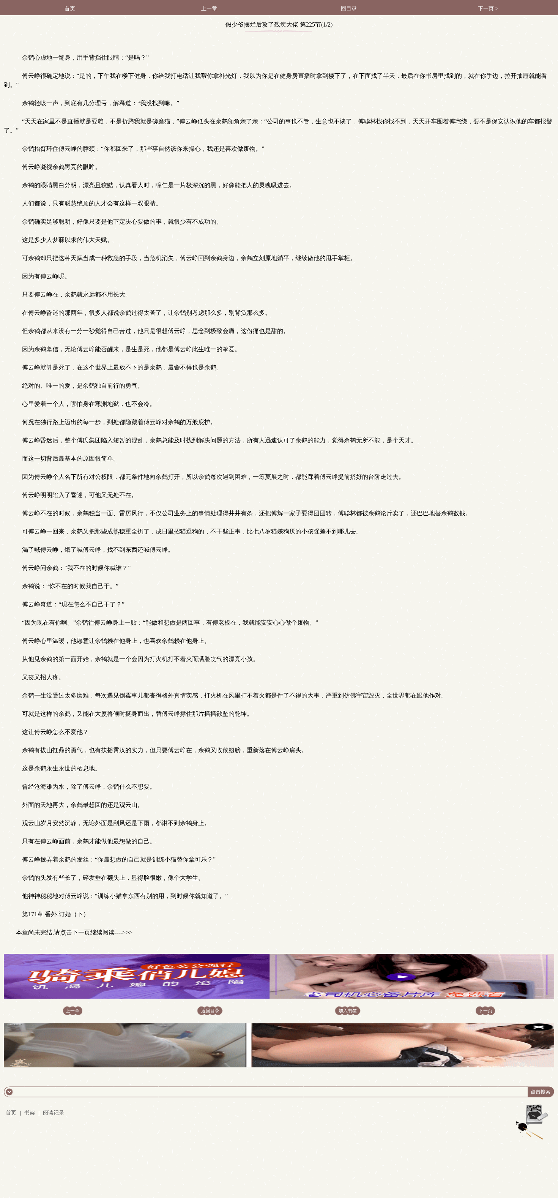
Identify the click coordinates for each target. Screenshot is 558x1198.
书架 (29, 1113)
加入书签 (348, 1010)
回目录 (349, 8)
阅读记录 (53, 1113)
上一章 (209, 8)
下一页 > (488, 8)
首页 (70, 8)
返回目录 (210, 1010)
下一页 (485, 1010)
